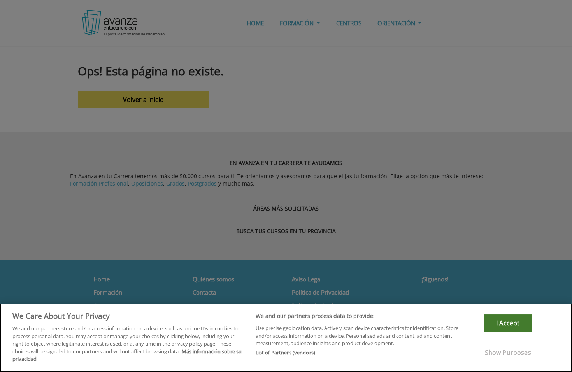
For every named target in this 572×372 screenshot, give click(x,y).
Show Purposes (508, 352)
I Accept (507, 323)
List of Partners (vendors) (285, 352)
